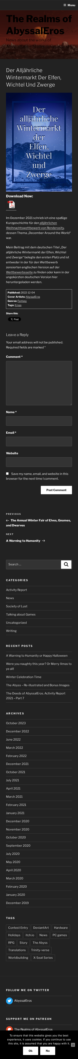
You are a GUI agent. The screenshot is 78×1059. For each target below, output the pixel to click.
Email (11, 433)
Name (11, 412)
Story (23, 943)
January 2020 (15, 895)
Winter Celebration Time (23, 677)
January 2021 (15, 813)
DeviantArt (41, 928)
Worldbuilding (18, 958)
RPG (11, 943)
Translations (17, 950)
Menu (71, 5)
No (48, 1050)
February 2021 (16, 805)
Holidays (14, 935)
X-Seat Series (43, 958)
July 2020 (13, 854)
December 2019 (17, 903)
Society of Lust (16, 606)
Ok (31, 1050)
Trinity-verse (40, 950)
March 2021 (14, 796)
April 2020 (13, 870)
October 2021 (15, 772)
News (10, 598)
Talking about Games (21, 614)
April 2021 (13, 788)
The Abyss (40, 943)
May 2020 (13, 862)
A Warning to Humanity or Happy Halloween (37, 655)
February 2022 (16, 756)
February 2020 (16, 886)
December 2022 (17, 731)
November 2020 (17, 829)
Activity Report (16, 590)
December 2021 (17, 764)
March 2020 (14, 878)
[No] (73, 1045)
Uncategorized (16, 622)
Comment (14, 357)
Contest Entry (18, 928)
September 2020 (18, 845)
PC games (60, 935)
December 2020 (17, 821)
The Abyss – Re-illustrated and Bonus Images (38, 685)
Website (12, 453)
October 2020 (16, 837)
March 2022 (14, 748)
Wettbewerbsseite (19, 272)
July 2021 (12, 780)
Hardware (61, 928)
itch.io (30, 935)
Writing (11, 631)
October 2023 (16, 723)
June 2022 (13, 739)
